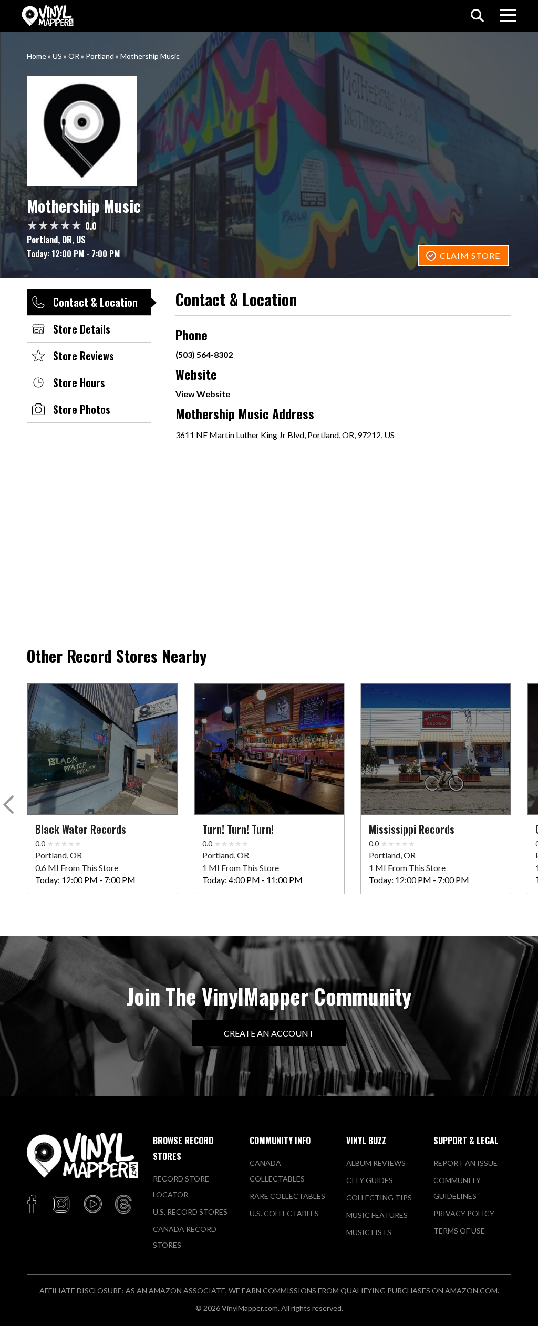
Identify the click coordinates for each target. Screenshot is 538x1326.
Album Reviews (376, 1162)
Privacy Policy (463, 1213)
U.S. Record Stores (190, 1211)
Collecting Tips (379, 1197)
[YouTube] (92, 1204)
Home (36, 55)
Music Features (377, 1214)
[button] (10, 807)
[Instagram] (60, 1204)
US (57, 55)
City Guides (369, 1180)
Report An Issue (465, 1162)
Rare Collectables (287, 1196)
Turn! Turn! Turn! (238, 829)
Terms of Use (459, 1230)
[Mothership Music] (269, 131)
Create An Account (269, 1033)
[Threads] (123, 1204)
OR (73, 55)
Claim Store (470, 256)
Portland (100, 55)
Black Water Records (80, 829)
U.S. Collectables (284, 1213)
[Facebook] (33, 1204)
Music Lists (368, 1232)
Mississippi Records (411, 829)
